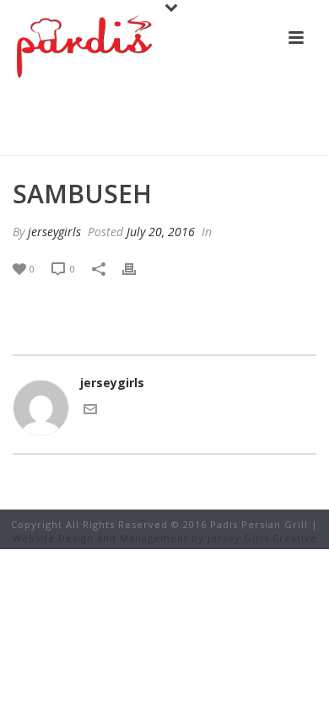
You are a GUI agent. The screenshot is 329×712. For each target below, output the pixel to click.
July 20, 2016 (161, 232)
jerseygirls (54, 232)
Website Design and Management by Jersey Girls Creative (165, 537)
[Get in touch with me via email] (90, 411)
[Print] (137, 268)
